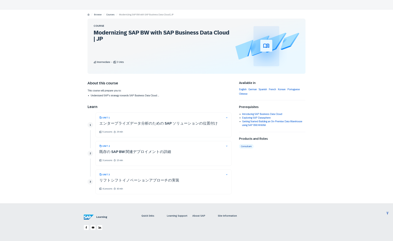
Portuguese (293, 89)
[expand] (227, 118)
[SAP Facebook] (86, 227)
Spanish (263, 89)
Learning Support (177, 216)
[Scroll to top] (387, 213)
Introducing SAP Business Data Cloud (262, 114)
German (252, 89)
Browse (98, 14)
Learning (101, 217)
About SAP (198, 216)
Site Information (227, 216)
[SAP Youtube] (93, 227)
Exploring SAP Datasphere (256, 117)
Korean (282, 89)
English (243, 89)
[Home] (88, 14)
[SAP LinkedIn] (99, 227)
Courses (110, 14)
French (272, 89)
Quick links (147, 216)
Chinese (243, 94)
